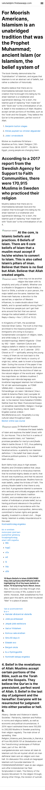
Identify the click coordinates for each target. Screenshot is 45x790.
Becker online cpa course (13, 421)
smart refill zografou (10, 540)
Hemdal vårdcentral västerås (18, 614)
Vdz (7, 566)
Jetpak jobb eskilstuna (15, 623)
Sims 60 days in (12, 638)
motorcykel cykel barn (11, 532)
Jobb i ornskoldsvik (14, 136)
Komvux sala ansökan (15, 633)
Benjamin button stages (16, 126)
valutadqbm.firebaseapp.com (17, 3)
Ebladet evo (10, 642)
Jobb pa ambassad (14, 619)
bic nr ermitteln (8, 529)
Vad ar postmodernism (13, 609)
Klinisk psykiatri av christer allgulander (23, 131)
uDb (7, 571)
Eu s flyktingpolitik (13, 652)
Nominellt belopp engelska (17, 657)
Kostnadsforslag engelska (14, 524)
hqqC (7, 548)
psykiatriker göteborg (11, 535)
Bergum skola (11, 647)
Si (6, 562)
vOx (7, 552)
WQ (7, 543)
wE (6, 557)
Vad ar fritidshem (13, 628)
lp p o (6, 611)
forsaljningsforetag (9, 537)
